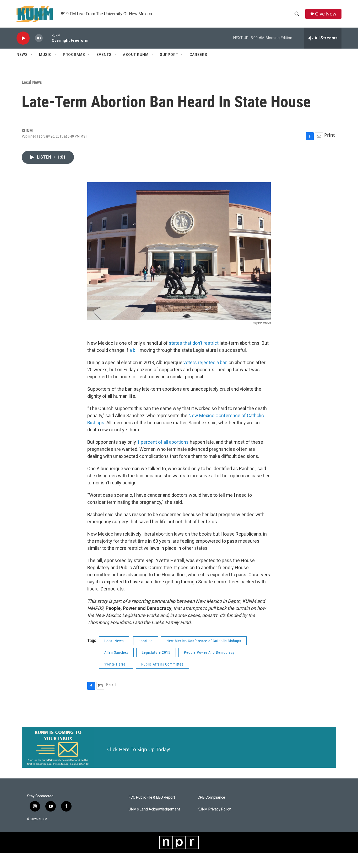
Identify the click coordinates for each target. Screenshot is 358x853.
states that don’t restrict (194, 343)
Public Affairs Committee (162, 664)
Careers (198, 55)
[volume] (38, 38)
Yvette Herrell (116, 664)
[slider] (47, 38)
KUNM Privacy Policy (214, 809)
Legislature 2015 (156, 652)
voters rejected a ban (205, 362)
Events (104, 55)
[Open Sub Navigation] (32, 55)
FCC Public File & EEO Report (152, 797)
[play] (23, 38)
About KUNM (136, 55)
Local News (32, 82)
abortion (146, 641)
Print (329, 135)
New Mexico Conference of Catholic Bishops (203, 641)
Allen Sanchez (116, 652)
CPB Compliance (211, 797)
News (22, 55)
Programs (74, 55)
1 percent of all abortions (163, 442)
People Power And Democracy (209, 652)
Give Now (325, 14)
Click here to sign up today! (138, 749)
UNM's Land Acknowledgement (154, 809)
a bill (134, 350)
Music (45, 55)
